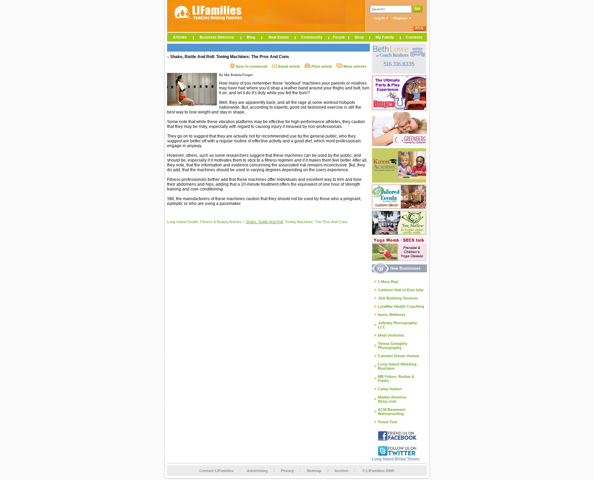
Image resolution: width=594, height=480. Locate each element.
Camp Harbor (390, 389)
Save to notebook (250, 66)
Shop (359, 37)
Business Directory (217, 37)
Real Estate (278, 37)
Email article (288, 66)
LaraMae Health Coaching (401, 306)
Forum (339, 37)
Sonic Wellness (391, 315)
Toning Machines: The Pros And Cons (297, 222)
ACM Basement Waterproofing (392, 411)
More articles (354, 66)
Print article (321, 66)
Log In (380, 18)
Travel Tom (387, 422)
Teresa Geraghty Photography (392, 345)
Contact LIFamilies (216, 471)
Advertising (257, 471)
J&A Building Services (398, 298)
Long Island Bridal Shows (396, 459)
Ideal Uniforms (391, 335)
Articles (180, 37)
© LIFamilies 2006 (378, 471)
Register (401, 18)
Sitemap (314, 471)
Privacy (287, 471)
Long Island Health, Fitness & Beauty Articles (204, 222)
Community (311, 37)
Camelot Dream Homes (398, 356)
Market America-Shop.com (392, 399)
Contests (414, 37)
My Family (385, 37)
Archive (341, 471)
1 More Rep (388, 282)
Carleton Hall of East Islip (401, 290)
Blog (251, 37)
